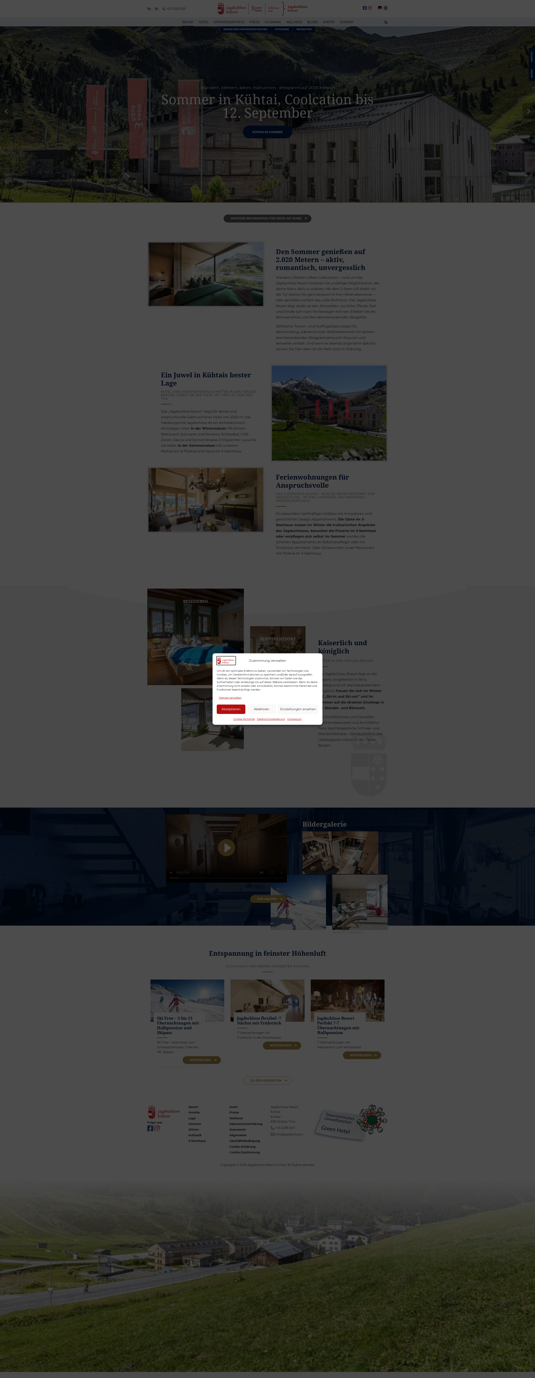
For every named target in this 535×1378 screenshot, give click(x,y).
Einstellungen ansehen (298, 709)
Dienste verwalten (230, 697)
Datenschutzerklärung (271, 719)
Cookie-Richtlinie (244, 719)
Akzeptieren (231, 709)
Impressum (294, 719)
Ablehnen (261, 709)
